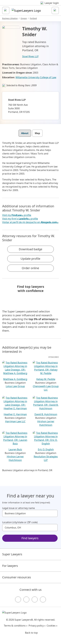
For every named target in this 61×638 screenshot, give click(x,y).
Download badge (30, 249)
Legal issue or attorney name (18, 508)
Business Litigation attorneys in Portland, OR (27, 470)
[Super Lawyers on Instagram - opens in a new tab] (26, 599)
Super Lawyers (12, 554)
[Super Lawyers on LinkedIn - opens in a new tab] (43, 599)
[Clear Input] (54, 513)
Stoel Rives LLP (30, 56)
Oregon (24, 18)
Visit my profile (16, 215)
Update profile (30, 259)
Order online (30, 268)
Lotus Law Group (15, 386)
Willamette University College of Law (36, 77)
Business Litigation (10, 18)
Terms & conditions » (15, 625)
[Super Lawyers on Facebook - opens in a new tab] (18, 599)
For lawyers (10, 566)
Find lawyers (29, 538)
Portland (33, 18)
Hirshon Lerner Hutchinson (45, 423)
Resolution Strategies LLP (46, 458)
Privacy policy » (37, 625)
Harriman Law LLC (15, 421)
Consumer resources (16, 577)
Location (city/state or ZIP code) (20, 522)
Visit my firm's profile (20, 218)
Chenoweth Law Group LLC (46, 388)
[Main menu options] (5, 10)
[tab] (25, 133)
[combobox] (30, 513)
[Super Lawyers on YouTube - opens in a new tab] (35, 599)
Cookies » (52, 625)
